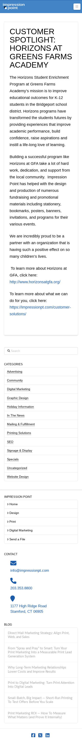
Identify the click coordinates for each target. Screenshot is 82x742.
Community (15, 380)
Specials (13, 459)
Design (14, 513)
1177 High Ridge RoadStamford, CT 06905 (28, 609)
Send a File (17, 539)
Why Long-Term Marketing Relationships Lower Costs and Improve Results (37, 669)
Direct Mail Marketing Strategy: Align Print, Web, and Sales (38, 635)
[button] (76, 6)
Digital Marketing (18, 389)
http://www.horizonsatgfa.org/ (35, 282)
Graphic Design (17, 398)
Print (12, 521)
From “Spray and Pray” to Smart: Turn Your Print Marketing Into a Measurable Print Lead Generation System (40, 652)
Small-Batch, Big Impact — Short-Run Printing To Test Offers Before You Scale (40, 700)
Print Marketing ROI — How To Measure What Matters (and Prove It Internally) (37, 715)
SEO (10, 441)
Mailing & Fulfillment (21, 424)
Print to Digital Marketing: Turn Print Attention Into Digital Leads (41, 685)
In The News (15, 415)
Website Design (18, 476)
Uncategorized (17, 468)
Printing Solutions (19, 433)
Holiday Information (20, 406)
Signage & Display (19, 450)
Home (13, 504)
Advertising (14, 371)
